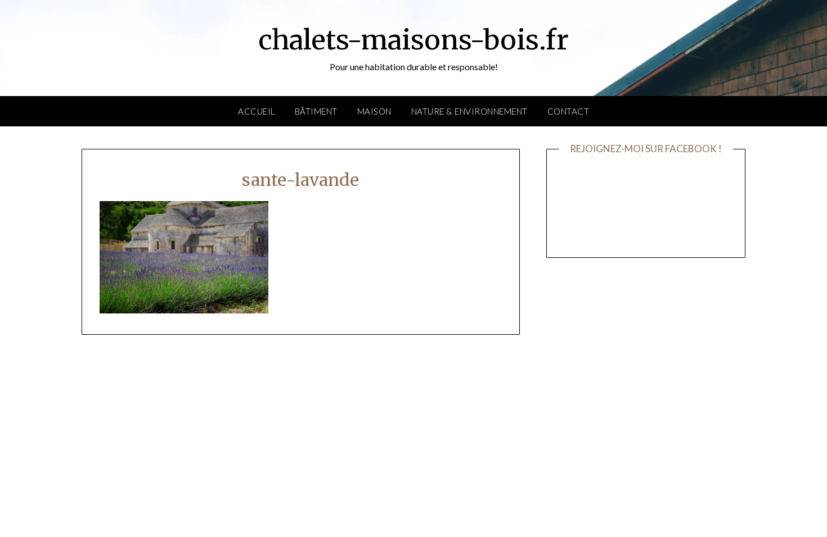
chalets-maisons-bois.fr (413, 40)
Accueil (256, 111)
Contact (568, 111)
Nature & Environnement (469, 111)
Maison (374, 111)
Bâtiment (316, 111)
